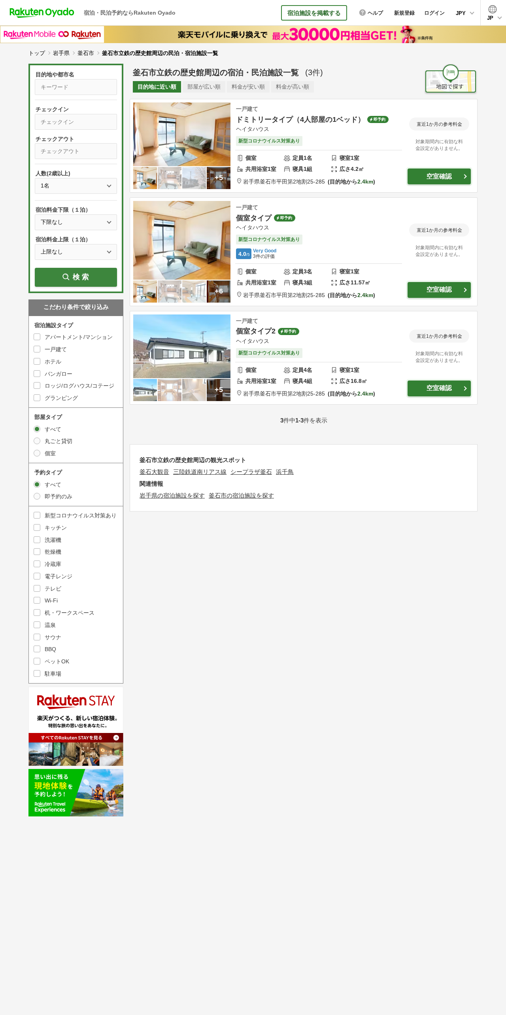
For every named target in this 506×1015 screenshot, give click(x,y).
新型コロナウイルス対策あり (81, 515)
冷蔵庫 (53, 564)
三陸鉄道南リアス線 (200, 471)
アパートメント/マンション (79, 337)
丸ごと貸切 (58, 441)
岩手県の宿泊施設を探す (172, 495)
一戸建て (56, 349)
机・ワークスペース (69, 613)
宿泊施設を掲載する (314, 12)
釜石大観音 (154, 471)
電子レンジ (58, 576)
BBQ (50, 649)
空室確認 (439, 176)
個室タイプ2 (256, 331)
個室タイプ (254, 218)
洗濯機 (53, 540)
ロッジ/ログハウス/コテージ (79, 386)
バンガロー (58, 374)
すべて (53, 429)
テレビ (53, 588)
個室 (50, 453)
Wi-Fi (51, 600)
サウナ (53, 637)
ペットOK (57, 661)
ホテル (53, 361)
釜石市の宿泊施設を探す (241, 495)
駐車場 (53, 673)
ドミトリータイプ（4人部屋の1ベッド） (300, 119)
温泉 (50, 625)
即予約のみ (58, 496)
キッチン (56, 528)
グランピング (61, 398)
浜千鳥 (285, 471)
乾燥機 (53, 552)
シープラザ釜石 (251, 471)
